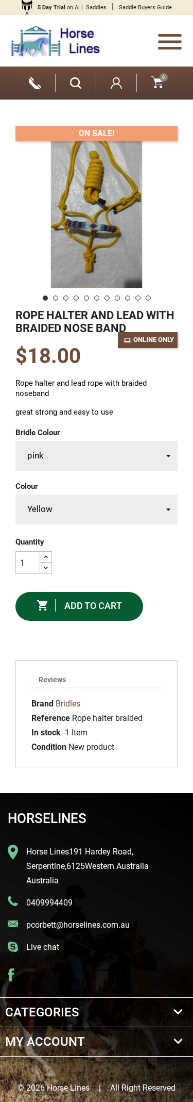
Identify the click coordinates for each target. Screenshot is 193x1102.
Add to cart (79, 605)
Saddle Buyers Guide (145, 7)
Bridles (68, 704)
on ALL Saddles (72, 7)
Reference (50, 718)
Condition (48, 747)
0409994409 (49, 903)
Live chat (42, 947)
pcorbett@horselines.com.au (78, 925)
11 (148, 298)
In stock (46, 732)
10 (138, 298)
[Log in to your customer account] (116, 83)
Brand (42, 704)
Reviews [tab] (52, 680)
